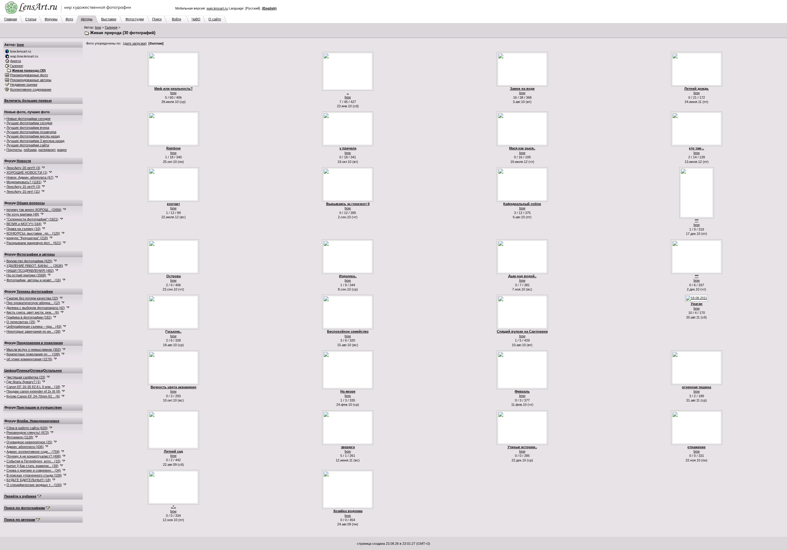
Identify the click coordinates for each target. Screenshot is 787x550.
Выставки (108, 19)
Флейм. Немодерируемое (38, 421)
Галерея (111, 27)
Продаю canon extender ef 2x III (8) (33, 391)
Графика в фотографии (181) (29, 317)
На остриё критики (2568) (26, 275)
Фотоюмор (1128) (19, 437)
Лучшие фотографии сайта (27, 145)
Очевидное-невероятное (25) (29, 442)
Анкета (15, 61)
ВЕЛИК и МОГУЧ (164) (24, 224)
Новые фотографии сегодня (28, 119)
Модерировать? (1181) (24, 182)
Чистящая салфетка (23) (25, 377)
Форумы (51, 19)
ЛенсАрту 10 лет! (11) (23, 191)
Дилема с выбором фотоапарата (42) (35, 308)
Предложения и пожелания (40, 343)
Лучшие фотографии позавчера (31, 132)
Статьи (30, 19)
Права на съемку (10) (23, 229)
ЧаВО (196, 19)
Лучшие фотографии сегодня (29, 123)
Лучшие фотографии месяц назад (33, 136)
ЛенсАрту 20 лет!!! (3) (23, 168)
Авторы (87, 19)
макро (62, 150)
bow (98, 27)
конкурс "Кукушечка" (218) (27, 238)
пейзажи (30, 150)
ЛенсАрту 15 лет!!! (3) (23, 186)
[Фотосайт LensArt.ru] (69, 14)
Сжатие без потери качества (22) (32, 298)
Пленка (23, 370)
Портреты (14, 150)
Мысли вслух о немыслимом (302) (33, 349)
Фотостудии (134, 19)
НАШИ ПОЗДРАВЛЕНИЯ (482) (30, 270)
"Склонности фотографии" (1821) (32, 219)
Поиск (157, 19)
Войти (176, 19)
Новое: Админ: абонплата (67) (29, 177)
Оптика (36, 370)
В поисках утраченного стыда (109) (34, 475)
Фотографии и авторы (36, 254)
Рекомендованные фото (29, 75)
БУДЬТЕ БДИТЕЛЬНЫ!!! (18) (28, 480)
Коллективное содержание (30, 89)
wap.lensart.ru (217, 8)
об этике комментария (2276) (29, 359)
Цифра (10, 370)
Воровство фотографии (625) (29, 261)
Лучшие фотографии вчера (27, 127)
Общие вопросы (31, 203)
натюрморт (46, 150)
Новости (24, 161)
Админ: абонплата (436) (25, 447)
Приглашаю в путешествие (39, 407)
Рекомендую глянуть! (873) (27, 432)
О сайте (214, 19)
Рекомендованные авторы (30, 80)
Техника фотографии (35, 291)
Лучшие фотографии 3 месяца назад (35, 141)
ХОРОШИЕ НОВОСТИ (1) (26, 172)
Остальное (52, 370)
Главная (10, 19)
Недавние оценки (23, 84)
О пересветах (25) (20, 322)
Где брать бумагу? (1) (23, 382)
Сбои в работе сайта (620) (27, 428)
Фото (69, 19)
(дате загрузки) (135, 43)
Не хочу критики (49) (22, 214)
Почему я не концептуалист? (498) (33, 456)
